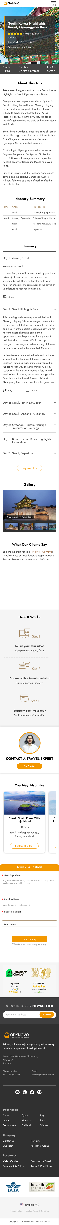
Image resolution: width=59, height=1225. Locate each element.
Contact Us (8, 1141)
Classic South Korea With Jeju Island (24, 820)
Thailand (26, 1125)
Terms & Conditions (41, 1166)
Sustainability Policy (13, 1166)
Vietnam (44, 1125)
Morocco (27, 1120)
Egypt (25, 1115)
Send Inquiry (29, 939)
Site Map (45, 1211)
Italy (42, 1115)
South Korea (9, 1125)
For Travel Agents (40, 1146)
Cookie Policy (31, 1211)
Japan (6, 1120)
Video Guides (10, 1161)
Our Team (8, 1146)
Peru (42, 1120)
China (6, 1115)
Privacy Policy (16, 1211)
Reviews (35, 1141)
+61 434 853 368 (11, 1074)
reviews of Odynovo (41, 552)
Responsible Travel (41, 1161)
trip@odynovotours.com (43, 1074)
